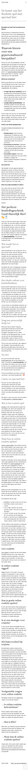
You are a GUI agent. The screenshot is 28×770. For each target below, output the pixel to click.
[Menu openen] (26, 2)
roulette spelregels (15, 463)
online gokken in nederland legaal (12, 399)
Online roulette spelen (7, 445)
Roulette (3, 407)
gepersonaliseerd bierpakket (16, 72)
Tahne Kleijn (4, 2)
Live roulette (4, 552)
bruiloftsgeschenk (6, 360)
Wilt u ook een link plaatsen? (19, 763)
